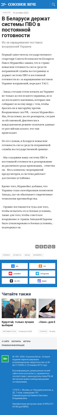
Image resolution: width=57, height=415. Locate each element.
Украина (6, 255)
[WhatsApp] (53, 246)
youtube (17, 273)
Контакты (16, 341)
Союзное (43, 331)
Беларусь (17, 255)
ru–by (17, 280)
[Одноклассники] (41, 246)
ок (44, 266)
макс (44, 280)
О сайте (5, 341)
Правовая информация (13, 345)
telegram (44, 273)
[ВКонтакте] (37, 246)
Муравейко (38, 255)
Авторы (26, 341)
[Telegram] (45, 246)
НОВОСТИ (6, 13)
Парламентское (10, 331)
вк (17, 266)
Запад (27, 255)
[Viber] (49, 246)
